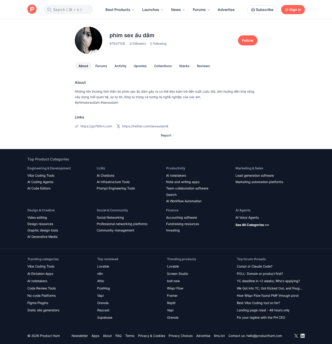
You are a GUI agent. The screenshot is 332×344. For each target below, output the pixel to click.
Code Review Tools (41, 288)
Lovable (103, 266)
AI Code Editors (38, 188)
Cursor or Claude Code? (254, 266)
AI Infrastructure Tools (113, 182)
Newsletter (80, 336)
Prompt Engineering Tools (116, 188)
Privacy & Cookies (151, 336)
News (176, 9)
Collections (163, 66)
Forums (199, 9)
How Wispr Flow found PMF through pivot (268, 295)
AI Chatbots (105, 175)
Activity (120, 66)
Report (166, 135)
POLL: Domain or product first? (260, 274)
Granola (103, 303)
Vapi (100, 295)
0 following (158, 43)
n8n (100, 274)
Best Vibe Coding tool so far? (258, 303)
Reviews (203, 66)
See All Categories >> (252, 225)
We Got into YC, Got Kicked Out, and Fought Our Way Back (270, 288)
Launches (150, 9)
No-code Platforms (41, 295)
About (83, 66)
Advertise (226, 9)
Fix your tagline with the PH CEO (261, 317)
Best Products (117, 9)
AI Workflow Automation (183, 201)
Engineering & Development (49, 168)
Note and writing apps (182, 182)
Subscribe (264, 9)
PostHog (103, 288)
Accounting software (181, 217)
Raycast (103, 310)
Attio (100, 281)
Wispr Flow (175, 288)
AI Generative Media (42, 237)
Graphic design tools (42, 230)
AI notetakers (176, 175)
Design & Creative (41, 210)
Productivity (175, 168)
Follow (247, 40)
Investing (173, 230)
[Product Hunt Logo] (32, 9)
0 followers (138, 43)
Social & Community (112, 210)
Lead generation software (254, 175)
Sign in (295, 9)
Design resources (40, 224)
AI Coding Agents (40, 182)
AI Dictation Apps (40, 274)
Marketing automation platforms (259, 182)
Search (171, 195)
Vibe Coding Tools (40, 175)
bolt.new (173, 281)
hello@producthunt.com (264, 336)
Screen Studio (177, 274)
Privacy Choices (181, 336)
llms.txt (219, 336)
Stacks (184, 66)
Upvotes (140, 66)
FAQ (118, 336)
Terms (129, 336)
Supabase (104, 317)
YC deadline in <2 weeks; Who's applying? (268, 281)
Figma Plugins (37, 303)
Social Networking (110, 217)
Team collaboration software (187, 188)
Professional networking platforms (122, 224)
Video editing (37, 217)
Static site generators (43, 310)
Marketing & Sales (249, 168)
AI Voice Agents (247, 217)
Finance (172, 210)
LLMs (101, 168)
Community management (115, 230)
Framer (172, 295)
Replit (171, 303)
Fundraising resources (182, 224)
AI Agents (243, 210)
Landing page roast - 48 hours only (263, 310)
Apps (95, 336)
